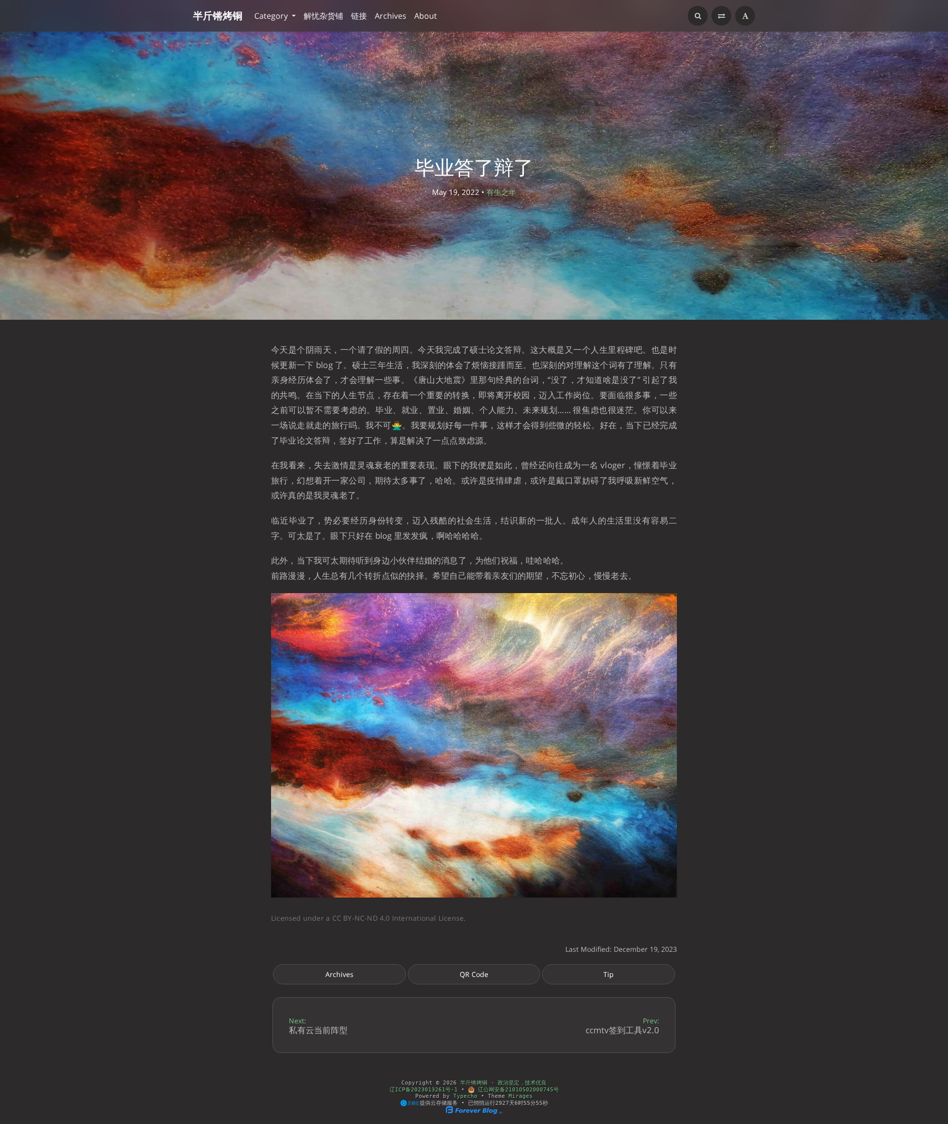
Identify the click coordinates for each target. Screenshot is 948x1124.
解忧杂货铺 (323, 15)
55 (526, 1102)
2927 (502, 1102)
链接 (359, 15)
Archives (390, 15)
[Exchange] (721, 16)
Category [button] (272, 15)
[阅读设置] (745, 16)
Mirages (521, 1096)
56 (539, 1102)
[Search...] (698, 16)
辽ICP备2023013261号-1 (424, 1090)
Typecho (465, 1096)
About (425, 15)
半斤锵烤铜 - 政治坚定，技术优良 (503, 1083)
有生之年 (501, 192)
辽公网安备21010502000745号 (516, 1090)
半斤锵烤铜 (217, 15)
